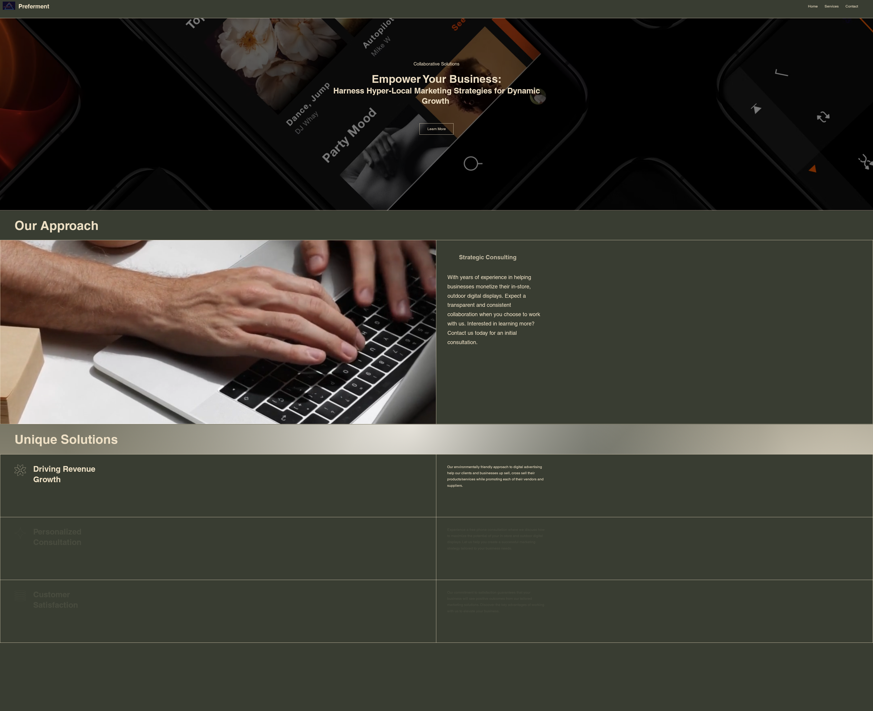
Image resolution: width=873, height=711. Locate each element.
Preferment (33, 6)
